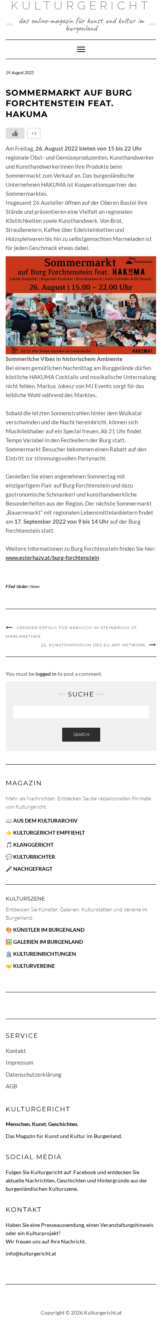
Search (81, 734)
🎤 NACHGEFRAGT (29, 868)
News (35, 586)
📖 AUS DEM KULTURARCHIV (42, 820)
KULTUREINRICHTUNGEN (44, 954)
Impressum (19, 1062)
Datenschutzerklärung (33, 1074)
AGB (11, 1086)
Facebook (85, 1172)
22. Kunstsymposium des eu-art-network (93, 645)
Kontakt (16, 1050)
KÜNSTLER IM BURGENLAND (48, 929)
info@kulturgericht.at (31, 1253)
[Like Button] (15, 133)
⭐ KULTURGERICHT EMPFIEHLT (45, 832)
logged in (46, 673)
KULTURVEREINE (34, 966)
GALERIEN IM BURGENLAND (48, 942)
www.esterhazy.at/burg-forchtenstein (52, 557)
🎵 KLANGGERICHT (29, 844)
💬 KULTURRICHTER (30, 856)
